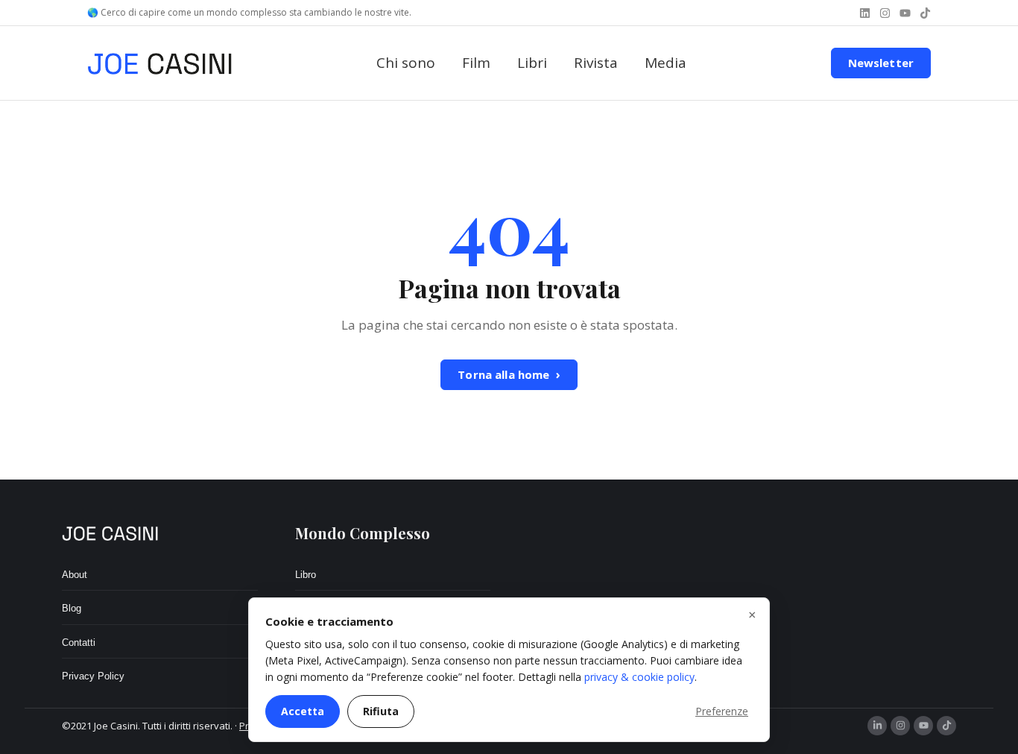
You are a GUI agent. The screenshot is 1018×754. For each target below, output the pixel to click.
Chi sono (405, 62)
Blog (71, 608)
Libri (532, 62)
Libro (305, 574)
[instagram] (885, 13)
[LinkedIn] (877, 725)
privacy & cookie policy (639, 677)
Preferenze (721, 711)
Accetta (302, 711)
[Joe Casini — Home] (159, 63)
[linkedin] (864, 13)
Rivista (596, 62)
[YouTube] (923, 725)
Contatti (78, 642)
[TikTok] (946, 725)
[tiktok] (925, 13)
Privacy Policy (93, 676)
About (74, 574)
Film (476, 62)
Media (665, 62)
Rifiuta (381, 711)
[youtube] (905, 13)
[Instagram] (900, 725)
